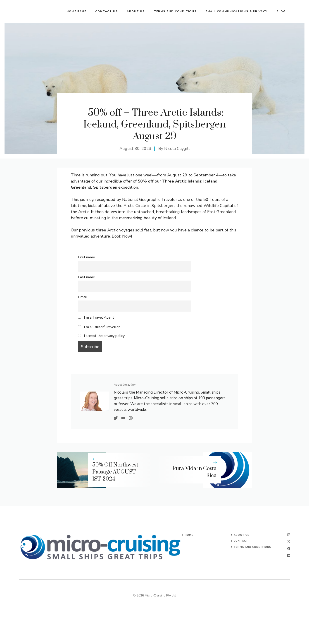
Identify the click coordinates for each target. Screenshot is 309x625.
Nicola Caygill (177, 148)
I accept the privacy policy (104, 335)
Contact (241, 541)
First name (86, 257)
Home (189, 535)
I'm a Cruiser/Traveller (101, 327)
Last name (86, 277)
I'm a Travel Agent (98, 317)
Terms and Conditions (175, 11)
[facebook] (288, 548)
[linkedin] (288, 555)
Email (82, 297)
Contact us (106, 11)
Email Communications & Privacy (236, 11)
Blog (281, 11)
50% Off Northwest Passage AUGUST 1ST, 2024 (115, 472)
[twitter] (288, 541)
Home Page (76, 11)
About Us (242, 535)
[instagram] (288, 534)
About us (136, 11)
